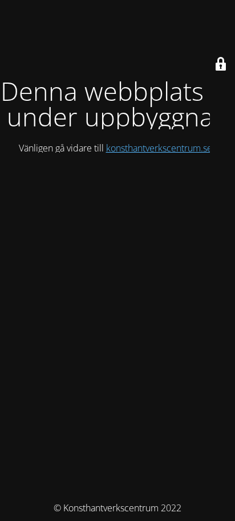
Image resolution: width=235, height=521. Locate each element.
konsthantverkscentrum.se (159, 148)
